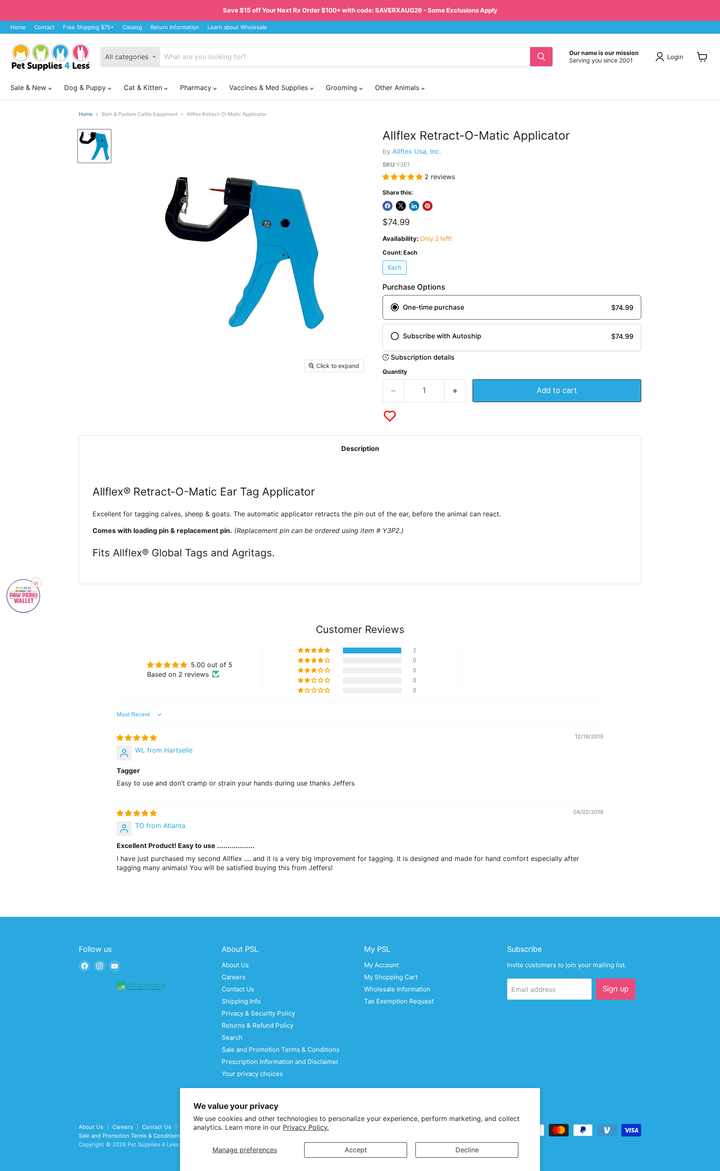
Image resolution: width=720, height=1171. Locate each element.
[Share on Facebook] (387, 206)
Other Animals (398, 87)
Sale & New (29, 87)
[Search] (541, 56)
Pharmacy (196, 87)
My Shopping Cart (391, 977)
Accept (356, 1150)
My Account (381, 965)
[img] (137, 737)
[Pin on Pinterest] (427, 206)
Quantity (394, 371)
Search (232, 1037)
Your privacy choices (252, 1074)
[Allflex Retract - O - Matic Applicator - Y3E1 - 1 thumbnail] (94, 146)
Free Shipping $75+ (88, 27)
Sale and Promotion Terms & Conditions (281, 1049)
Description (360, 448)
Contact (44, 27)
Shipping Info (241, 1001)
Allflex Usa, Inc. (416, 151)
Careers (233, 977)
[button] (403, 177)
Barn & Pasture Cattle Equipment (140, 114)
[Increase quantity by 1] (455, 390)
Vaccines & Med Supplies (269, 87)
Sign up (615, 988)
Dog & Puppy (86, 87)
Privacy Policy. (306, 1127)
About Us (235, 965)
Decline (467, 1150)
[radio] (511, 307)
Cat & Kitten (144, 87)
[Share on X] (401, 206)
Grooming (342, 87)
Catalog (132, 27)
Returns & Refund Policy (257, 1025)
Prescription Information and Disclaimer (280, 1062)
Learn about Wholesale (237, 27)
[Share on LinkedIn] (414, 206)
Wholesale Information (397, 989)
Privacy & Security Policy (258, 1013)
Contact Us (238, 989)
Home (18, 27)
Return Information (174, 27)
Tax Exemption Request (399, 1001)
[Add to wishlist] (389, 416)
